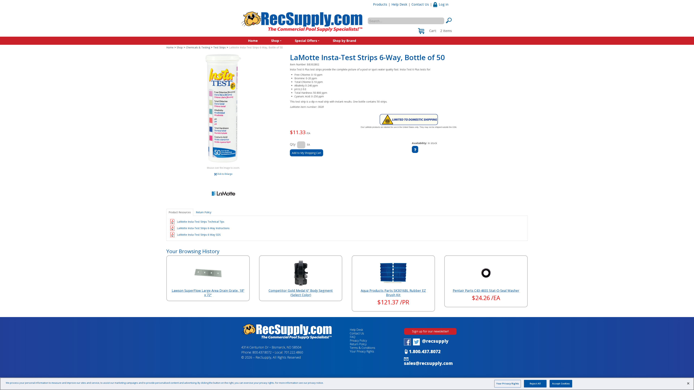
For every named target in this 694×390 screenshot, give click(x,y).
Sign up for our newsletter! (430, 331)
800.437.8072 (262, 352)
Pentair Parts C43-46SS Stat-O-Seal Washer (486, 290)
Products (380, 4)
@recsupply (435, 341)
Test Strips (219, 47)
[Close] (688, 383)
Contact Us (420, 4)
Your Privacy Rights (507, 383)
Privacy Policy (358, 341)
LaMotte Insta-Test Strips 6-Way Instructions (203, 228)
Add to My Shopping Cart (306, 153)
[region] (347, 384)
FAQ (352, 337)
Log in (443, 4)
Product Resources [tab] (180, 212)
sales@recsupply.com (428, 363)
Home (253, 40)
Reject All (535, 383)
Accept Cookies (561, 383)
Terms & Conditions (362, 348)
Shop (275, 40)
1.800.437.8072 (425, 351)
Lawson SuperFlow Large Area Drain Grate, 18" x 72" (208, 292)
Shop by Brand (344, 40)
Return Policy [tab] (203, 212)
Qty (292, 144)
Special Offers (306, 40)
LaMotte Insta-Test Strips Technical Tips (200, 221)
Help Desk (399, 4)
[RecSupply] (301, 22)
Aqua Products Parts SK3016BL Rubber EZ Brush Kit (393, 292)
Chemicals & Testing (198, 47)
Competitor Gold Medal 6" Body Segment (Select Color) (301, 292)
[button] (435, 31)
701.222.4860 (293, 352)
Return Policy (358, 344)
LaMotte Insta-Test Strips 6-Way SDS (199, 234)
